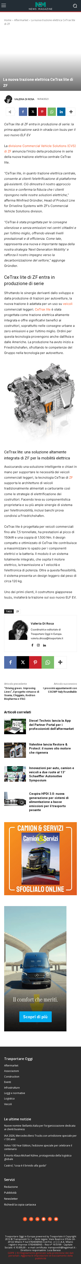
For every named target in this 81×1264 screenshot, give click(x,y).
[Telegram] (44, 1219)
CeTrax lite (43, 309)
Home (7, 20)
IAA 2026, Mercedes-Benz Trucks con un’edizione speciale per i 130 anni (40, 1137)
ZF (71, 477)
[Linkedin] (61, 112)
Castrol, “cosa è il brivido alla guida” (25, 1165)
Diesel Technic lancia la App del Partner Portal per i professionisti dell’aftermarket (51, 725)
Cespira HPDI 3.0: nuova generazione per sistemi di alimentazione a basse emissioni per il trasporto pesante (49, 802)
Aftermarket (21, 20)
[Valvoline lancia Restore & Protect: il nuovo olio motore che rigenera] (15, 750)
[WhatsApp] (52, 112)
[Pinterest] (42, 112)
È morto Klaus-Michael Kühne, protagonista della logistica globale (37, 1157)
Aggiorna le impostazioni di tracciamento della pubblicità (47, 1257)
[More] (71, 112)
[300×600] (35, 1035)
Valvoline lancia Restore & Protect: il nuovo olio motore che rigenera (50, 748)
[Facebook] (23, 112)
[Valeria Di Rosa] (9, 99)
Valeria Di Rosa (24, 99)
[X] (32, 112)
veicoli (67, 304)
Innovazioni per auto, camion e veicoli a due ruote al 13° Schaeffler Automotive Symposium (51, 774)
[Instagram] (38, 644)
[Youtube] (56, 1219)
